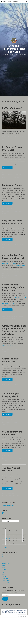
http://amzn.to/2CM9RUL (8, 303)
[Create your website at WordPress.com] (14, 1)
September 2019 (5, 563)
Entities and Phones (12, 185)
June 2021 (4, 554)
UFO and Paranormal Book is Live (10, 457)
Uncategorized (19, 136)
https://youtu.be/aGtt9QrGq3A (9, 263)
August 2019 (4, 565)
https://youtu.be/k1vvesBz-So (9, 345)
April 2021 (4, 556)
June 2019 (4, 569)
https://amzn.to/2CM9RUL (19, 265)
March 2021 (4, 559)
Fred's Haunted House (8, 316)
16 (9, 538)
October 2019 (5, 561)
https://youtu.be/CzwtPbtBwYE (19, 297)
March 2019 (4, 574)
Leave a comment (7, 138)
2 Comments (6, 386)
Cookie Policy (23, 612)
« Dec (3, 547)
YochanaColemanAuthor (8, 136)
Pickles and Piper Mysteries (8, 505)
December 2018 (5, 580)
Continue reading (7, 168)
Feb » (6, 547)
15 (6, 538)
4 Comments (6, 496)
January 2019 (5, 578)
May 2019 (4, 572)
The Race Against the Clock (9, 495)
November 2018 (5, 582)
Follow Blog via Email (7, 587)
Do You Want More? (12, 108)
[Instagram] (3, 513)
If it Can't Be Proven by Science (10, 174)
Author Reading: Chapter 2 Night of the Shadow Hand (13, 287)
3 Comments (6, 177)
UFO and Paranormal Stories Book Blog (14, 48)
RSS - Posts (4, 607)
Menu (14, 60)
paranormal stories (16, 209)
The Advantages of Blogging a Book (11, 420)
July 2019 (4, 567)
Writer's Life (18, 347)
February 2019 (5, 576)
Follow (5, 598)
